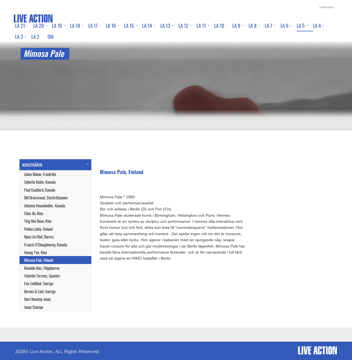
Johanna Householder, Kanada (44, 205)
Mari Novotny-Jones (37, 299)
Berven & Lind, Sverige (40, 291)
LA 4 (317, 25)
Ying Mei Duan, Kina (37, 221)
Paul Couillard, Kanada (39, 190)
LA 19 (57, 25)
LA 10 (219, 25)
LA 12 (183, 25)
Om (51, 36)
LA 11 (201, 25)
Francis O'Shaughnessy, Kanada (45, 245)
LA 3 (19, 36)
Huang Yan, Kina (35, 252)
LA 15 (129, 25)
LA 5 (301, 25)
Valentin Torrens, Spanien (42, 276)
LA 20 (38, 25)
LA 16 (111, 25)
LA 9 (236, 25)
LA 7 (268, 25)
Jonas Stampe (33, 307)
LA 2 (35, 36)
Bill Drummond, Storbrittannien (46, 197)
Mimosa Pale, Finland (38, 260)
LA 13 (165, 25)
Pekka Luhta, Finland (38, 229)
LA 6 (284, 25)
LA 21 (20, 25)
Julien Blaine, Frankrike (40, 174)
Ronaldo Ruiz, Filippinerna (41, 268)
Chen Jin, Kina (33, 213)
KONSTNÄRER (32, 165)
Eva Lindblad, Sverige (38, 283)
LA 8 (253, 25)
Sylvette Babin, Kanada (40, 182)
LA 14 (147, 25)
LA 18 (75, 25)
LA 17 (93, 25)
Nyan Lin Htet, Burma (39, 237)
